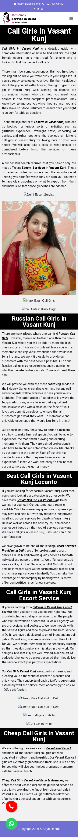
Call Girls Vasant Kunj (21, 671)
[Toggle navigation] (71, 18)
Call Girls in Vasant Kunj (20, 48)
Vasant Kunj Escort (58, 748)
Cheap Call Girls (12, 780)
